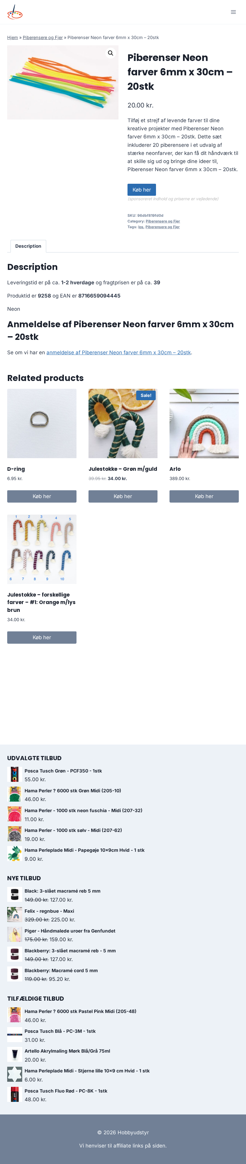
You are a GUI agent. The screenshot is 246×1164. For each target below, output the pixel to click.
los (140, 227)
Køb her (142, 190)
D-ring (16, 469)
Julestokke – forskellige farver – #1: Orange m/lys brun (41, 602)
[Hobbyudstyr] (17, 12)
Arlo (175, 469)
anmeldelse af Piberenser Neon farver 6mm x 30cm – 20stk (118, 352)
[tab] (28, 246)
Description (28, 246)
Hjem (12, 37)
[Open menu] (233, 12)
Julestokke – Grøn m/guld (122, 469)
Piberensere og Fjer (43, 37)
